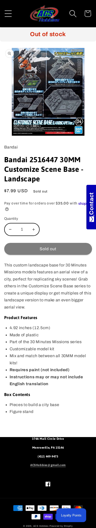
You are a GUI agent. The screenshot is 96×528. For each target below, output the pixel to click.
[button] (8, 13)
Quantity (11, 218)
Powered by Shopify (61, 526)
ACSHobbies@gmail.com (48, 465)
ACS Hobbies (41, 526)
